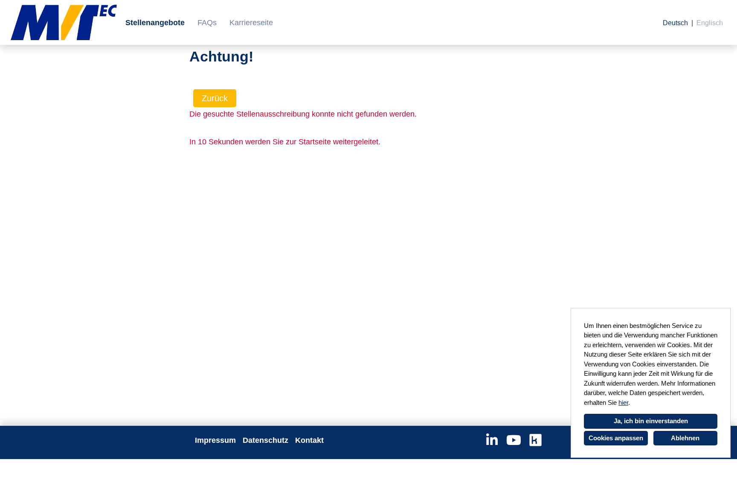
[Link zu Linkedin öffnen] (492, 440)
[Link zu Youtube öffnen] (513, 440)
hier (623, 402)
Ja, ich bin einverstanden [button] (651, 420)
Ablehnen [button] (685, 438)
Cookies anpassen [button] (616, 438)
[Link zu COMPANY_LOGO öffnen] (64, 22)
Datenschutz (265, 440)
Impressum (215, 440)
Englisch (709, 22)
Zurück (215, 98)
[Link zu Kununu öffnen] (535, 440)
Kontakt (309, 440)
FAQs (207, 22)
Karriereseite (251, 22)
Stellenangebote (155, 22)
